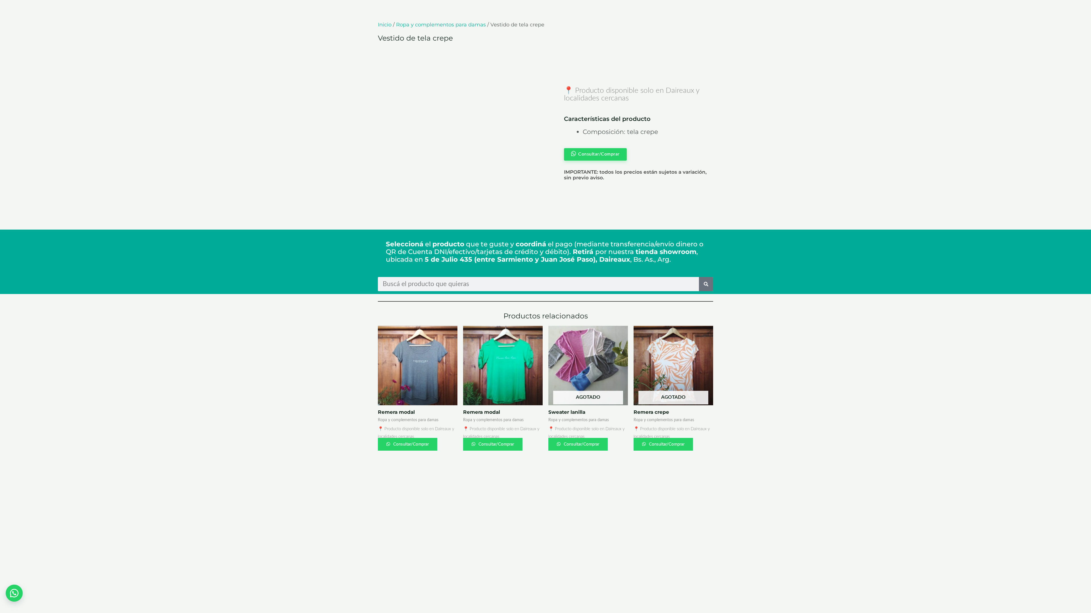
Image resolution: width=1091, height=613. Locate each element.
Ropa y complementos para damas (441, 25)
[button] (14, 593)
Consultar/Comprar (410, 444)
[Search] (706, 284)
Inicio (385, 25)
